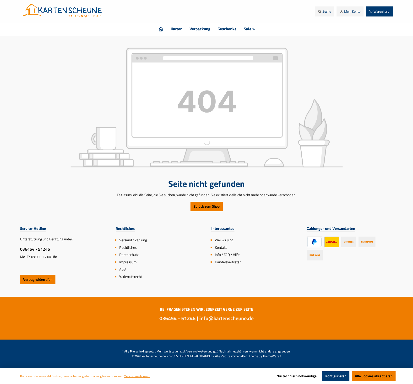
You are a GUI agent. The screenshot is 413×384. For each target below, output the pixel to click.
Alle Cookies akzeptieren (373, 376)
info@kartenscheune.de (226, 318)
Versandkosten (196, 351)
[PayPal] (314, 242)
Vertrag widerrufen (37, 279)
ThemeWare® (272, 356)
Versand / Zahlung (133, 240)
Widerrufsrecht (130, 276)
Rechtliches (128, 247)
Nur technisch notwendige (297, 376)
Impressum (128, 262)
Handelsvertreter (228, 262)
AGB (122, 269)
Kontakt (221, 247)
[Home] (161, 29)
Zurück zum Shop (207, 206)
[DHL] (331, 242)
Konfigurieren (335, 376)
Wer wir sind (224, 240)
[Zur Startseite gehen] (63, 11)
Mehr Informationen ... (137, 376)
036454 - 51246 (35, 249)
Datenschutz (129, 254)
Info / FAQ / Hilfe (227, 254)
